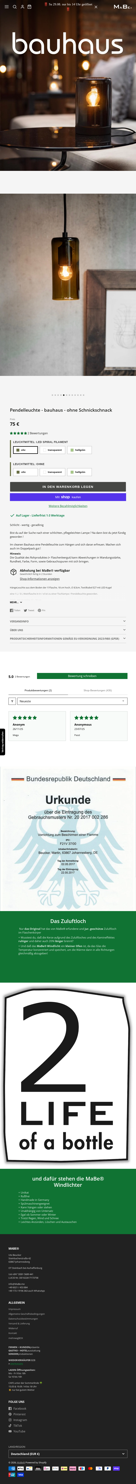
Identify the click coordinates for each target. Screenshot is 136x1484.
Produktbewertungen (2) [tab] (38, 690)
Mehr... (14, 602)
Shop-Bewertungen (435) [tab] (98, 690)
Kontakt (12, 1333)
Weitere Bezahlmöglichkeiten (68, 506)
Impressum (14, 1309)
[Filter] (12, 701)
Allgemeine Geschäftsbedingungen (26, 1313)
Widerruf (13, 1328)
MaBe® (21, 1462)
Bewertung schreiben (82, 676)
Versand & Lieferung (19, 1323)
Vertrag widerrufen (2, 742)
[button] (52, 395)
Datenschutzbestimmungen (23, 1318)
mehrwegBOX (15, 1338)
